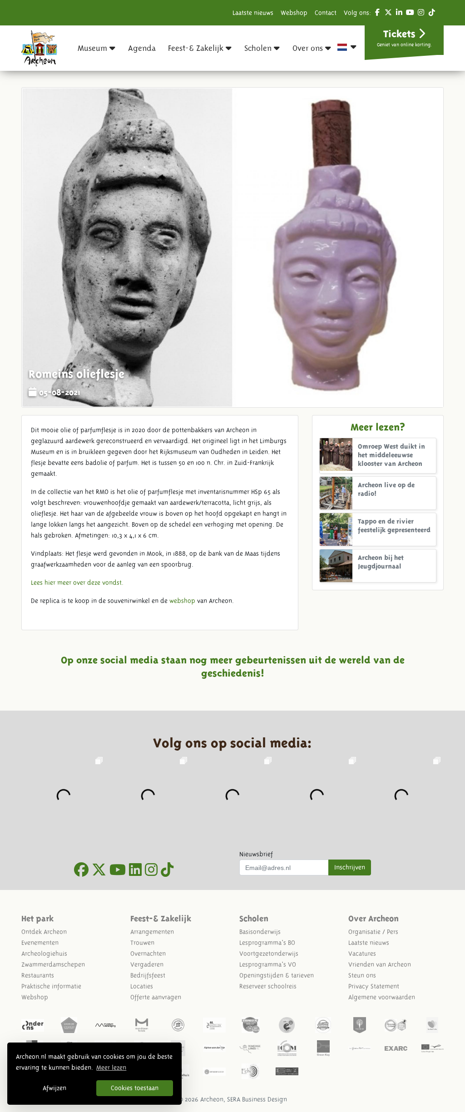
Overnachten (148, 953)
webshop (182, 600)
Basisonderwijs (260, 931)
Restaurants (37, 975)
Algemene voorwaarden (381, 997)
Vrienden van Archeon (379, 964)
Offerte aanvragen (155, 997)
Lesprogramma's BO (267, 942)
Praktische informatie (51, 986)
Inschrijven (349, 867)
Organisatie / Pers (373, 931)
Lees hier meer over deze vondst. (77, 582)
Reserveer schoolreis (268, 986)
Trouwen (142, 942)
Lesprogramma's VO (267, 964)
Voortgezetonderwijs (268, 953)
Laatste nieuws (252, 12)
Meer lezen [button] (111, 1067)
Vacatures (362, 953)
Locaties (141, 986)
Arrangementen (152, 931)
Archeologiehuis (44, 953)
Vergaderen (146, 964)
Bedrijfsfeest (147, 975)
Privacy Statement (373, 986)
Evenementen (40, 942)
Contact (325, 12)
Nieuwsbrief (256, 854)
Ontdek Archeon (44, 931)
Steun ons (362, 975)
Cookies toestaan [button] (134, 1088)
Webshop (294, 12)
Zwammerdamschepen (53, 964)
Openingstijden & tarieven (276, 975)
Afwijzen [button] (54, 1088)
